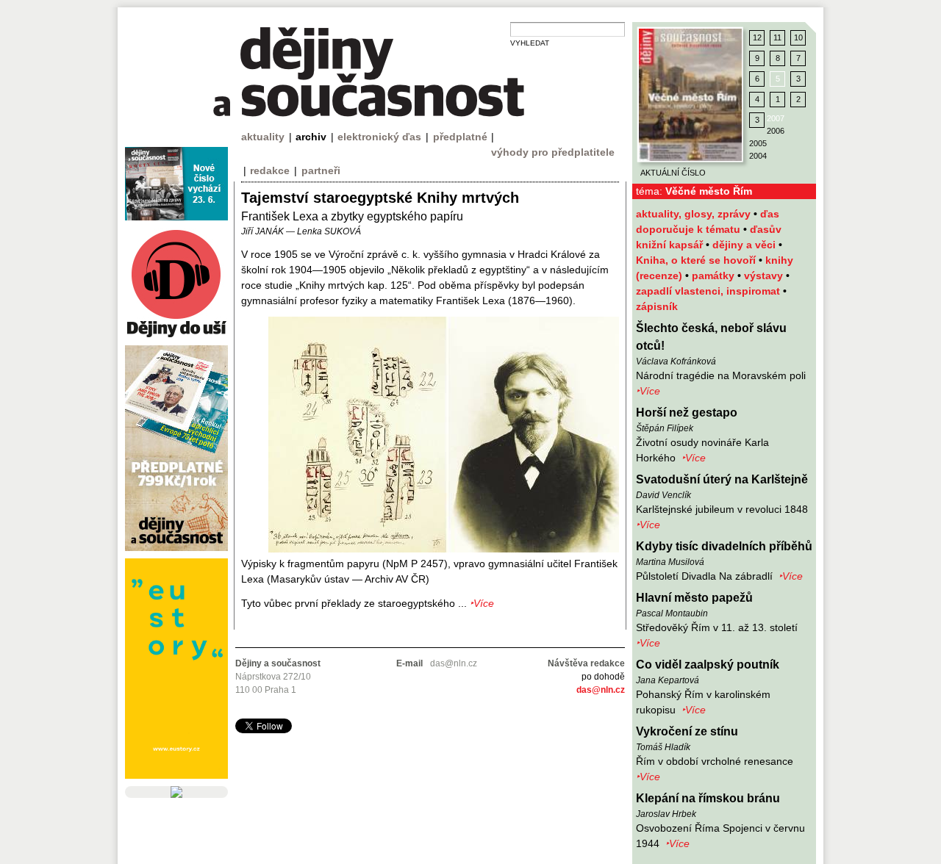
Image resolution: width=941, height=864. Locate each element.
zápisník (657, 306)
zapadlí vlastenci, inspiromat (709, 291)
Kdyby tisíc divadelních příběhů (724, 546)
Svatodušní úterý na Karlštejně (722, 479)
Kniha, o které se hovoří (697, 260)
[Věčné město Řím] (690, 95)
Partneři (320, 170)
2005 (758, 143)
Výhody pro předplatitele (553, 152)
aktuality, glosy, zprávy (695, 214)
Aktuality (263, 137)
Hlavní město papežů (694, 597)
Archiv (311, 137)
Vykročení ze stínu (687, 731)
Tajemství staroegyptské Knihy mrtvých (380, 198)
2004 (758, 155)
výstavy (765, 275)
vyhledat (529, 43)
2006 (775, 130)
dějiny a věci (745, 245)
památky (714, 275)
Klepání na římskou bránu (708, 798)
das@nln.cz (600, 690)
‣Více (648, 391)
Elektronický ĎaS (379, 137)
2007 (775, 118)
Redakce (270, 170)
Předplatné (460, 137)
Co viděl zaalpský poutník (707, 664)
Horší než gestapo (686, 412)
